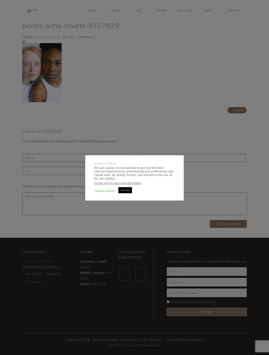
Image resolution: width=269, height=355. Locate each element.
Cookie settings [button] (105, 190)
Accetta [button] (125, 190)
